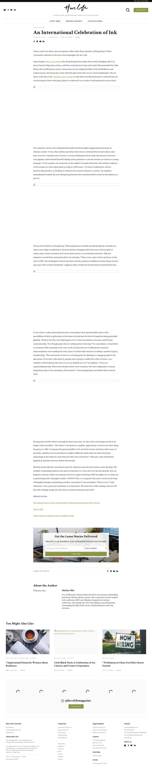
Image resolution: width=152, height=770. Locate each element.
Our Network (10, 727)
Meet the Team (97, 743)
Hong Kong (53, 37)
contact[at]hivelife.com (131, 727)
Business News (24, 658)
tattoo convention (53, 61)
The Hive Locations (141, 1)
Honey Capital (97, 756)
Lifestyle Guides (95, 21)
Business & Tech (63, 730)
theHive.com (10, 732)
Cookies (23, 757)
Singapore (61, 746)
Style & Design (62, 735)
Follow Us (76, 706)
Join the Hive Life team (99, 748)
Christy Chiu (41, 37)
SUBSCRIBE (141, 10)
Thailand (60, 756)
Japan (59, 751)
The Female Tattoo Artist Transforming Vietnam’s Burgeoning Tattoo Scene (66, 502)
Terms (8, 757)
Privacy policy (15, 757)
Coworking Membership (13, 730)
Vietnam (60, 759)
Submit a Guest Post (99, 727)
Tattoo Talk (38, 509)
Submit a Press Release (100, 730)
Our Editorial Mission (99, 740)
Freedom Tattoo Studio (63, 76)
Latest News (55, 21)
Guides (33, 658)
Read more (16, 752)
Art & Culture (39, 27)
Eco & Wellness (62, 738)
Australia (60, 749)
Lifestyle (70, 658)
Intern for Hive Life (98, 745)
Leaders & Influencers (64, 727)
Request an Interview (99, 732)
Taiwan (60, 754)
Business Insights (74, 21)
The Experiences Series (100, 763)
